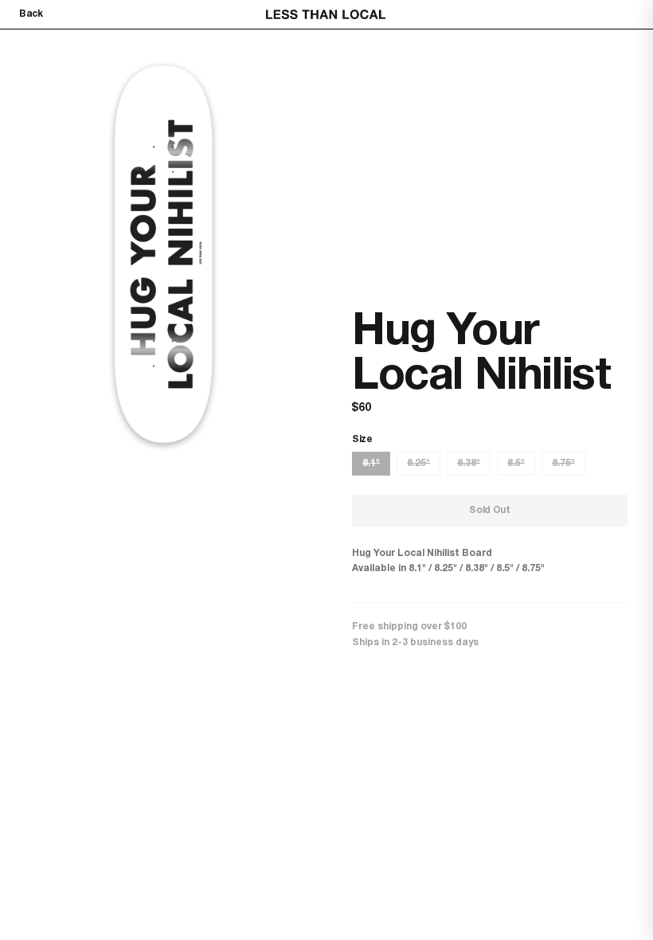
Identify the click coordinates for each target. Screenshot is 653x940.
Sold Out (489, 510)
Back (31, 14)
